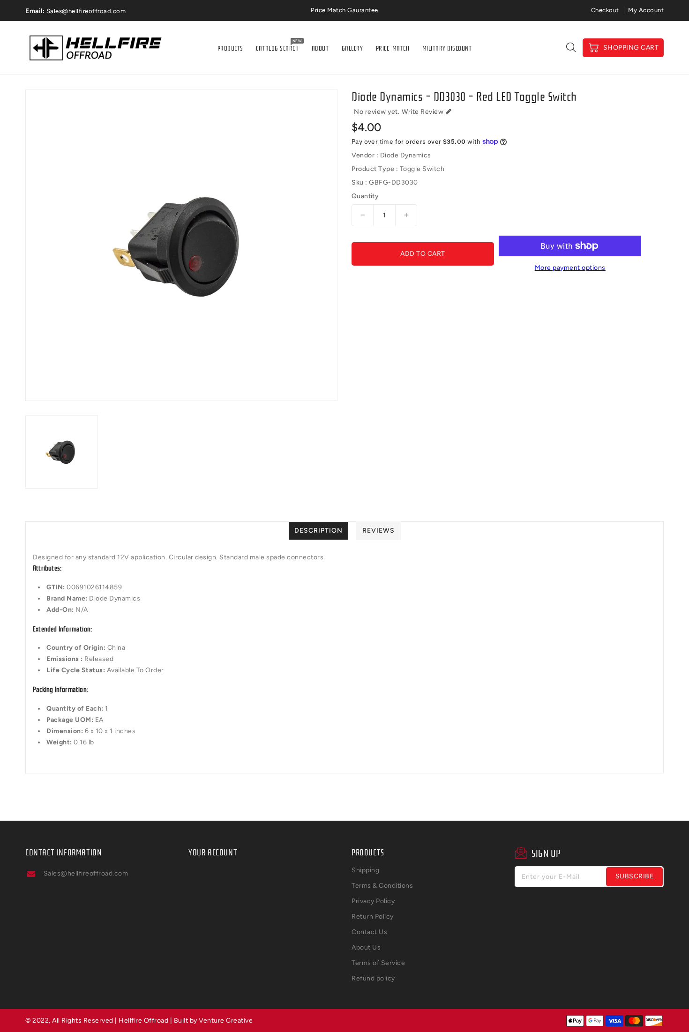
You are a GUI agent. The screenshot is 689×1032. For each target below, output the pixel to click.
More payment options (570, 268)
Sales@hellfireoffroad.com (86, 873)
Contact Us (369, 932)
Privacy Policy (373, 901)
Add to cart (422, 254)
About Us (366, 947)
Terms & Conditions (382, 886)
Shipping (365, 870)
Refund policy (373, 978)
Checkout (605, 10)
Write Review (422, 112)
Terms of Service (378, 963)
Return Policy (373, 917)
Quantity (365, 196)
